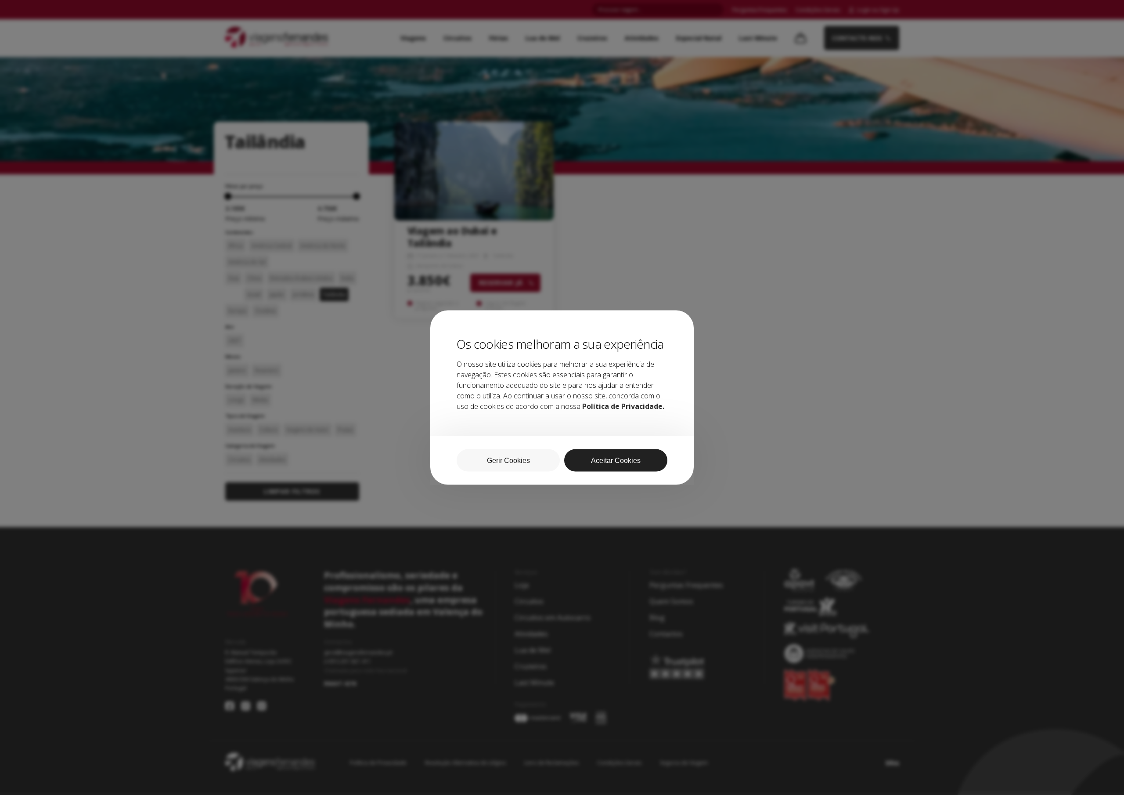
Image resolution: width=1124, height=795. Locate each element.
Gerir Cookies (508, 460)
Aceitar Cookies (616, 460)
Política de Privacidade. (623, 406)
